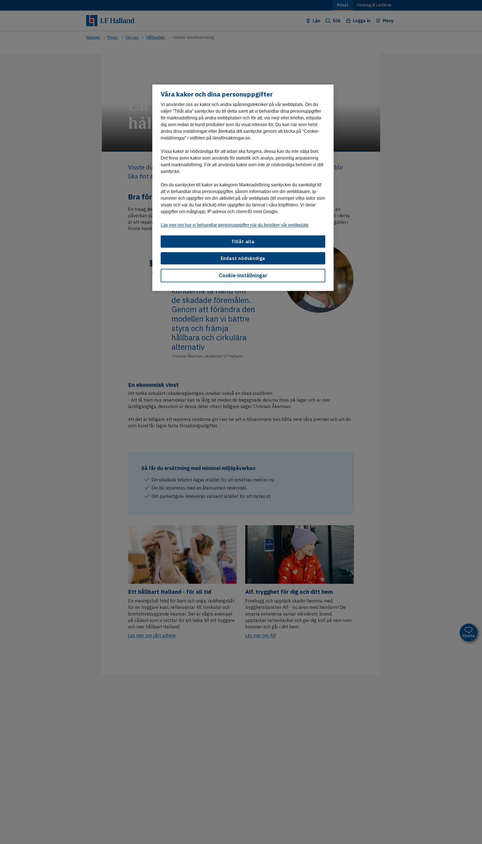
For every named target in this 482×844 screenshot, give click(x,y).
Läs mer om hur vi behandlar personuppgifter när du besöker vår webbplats (235, 224)
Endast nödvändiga (243, 258)
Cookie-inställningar (243, 275)
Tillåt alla (243, 241)
